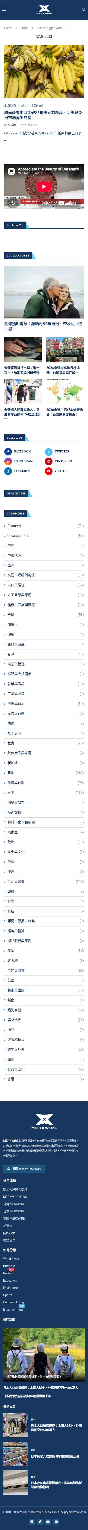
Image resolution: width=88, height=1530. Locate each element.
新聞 (45, 773)
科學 (45, 901)
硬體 (45, 891)
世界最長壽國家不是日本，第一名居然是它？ (34, 1376)
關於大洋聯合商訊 (15, 1189)
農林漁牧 (45, 1020)
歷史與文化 (45, 852)
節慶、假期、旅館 (45, 921)
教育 (45, 743)
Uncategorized (45, 536)
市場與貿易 (45, 704)
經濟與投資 (45, 931)
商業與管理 (45, 664)
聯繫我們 (9, 1240)
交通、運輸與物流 (45, 575)
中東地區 (45, 555)
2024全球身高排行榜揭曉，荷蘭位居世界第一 (63, 370)
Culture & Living (13, 1302)
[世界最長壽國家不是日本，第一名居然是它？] (44, 1354)
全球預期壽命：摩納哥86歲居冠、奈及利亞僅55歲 (43, 326)
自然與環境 (45, 970)
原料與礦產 (45, 644)
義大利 (45, 961)
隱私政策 (9, 1233)
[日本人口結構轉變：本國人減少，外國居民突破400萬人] (15, 1425)
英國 (45, 980)
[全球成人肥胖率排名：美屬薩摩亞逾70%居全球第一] (23, 391)
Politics (8, 1273)
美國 (45, 951)
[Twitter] (40, 1522)
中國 (45, 545)
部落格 (7, 1225)
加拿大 (45, 624)
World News (11, 1258)
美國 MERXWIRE (14, 1218)
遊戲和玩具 (45, 1040)
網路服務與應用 (45, 941)
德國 (45, 723)
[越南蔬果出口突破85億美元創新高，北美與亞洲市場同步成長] (44, 71)
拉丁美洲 (45, 733)
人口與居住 (45, 585)
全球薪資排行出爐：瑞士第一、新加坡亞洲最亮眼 (22, 370)
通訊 (45, 1030)
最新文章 (9, 1406)
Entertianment (13, 1309)
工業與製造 (45, 694)
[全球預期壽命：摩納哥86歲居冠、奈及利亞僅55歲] (44, 292)
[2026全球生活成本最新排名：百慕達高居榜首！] (65, 391)
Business (9, 1266)
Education (10, 1280)
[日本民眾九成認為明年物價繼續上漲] (15, 1454)
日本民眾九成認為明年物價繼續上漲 (27, 1396)
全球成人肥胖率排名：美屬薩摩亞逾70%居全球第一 (22, 414)
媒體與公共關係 (45, 674)
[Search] (84, 10)
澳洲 (45, 872)
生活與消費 (45, 882)
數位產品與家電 (45, 753)
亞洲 (45, 565)
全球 (45, 615)
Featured (45, 526)
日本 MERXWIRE (14, 1211)
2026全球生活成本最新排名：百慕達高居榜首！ (64, 412)
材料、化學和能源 (45, 822)
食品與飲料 (45, 1069)
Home (8, 28)
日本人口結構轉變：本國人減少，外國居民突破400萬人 (40, 1388)
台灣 (45, 654)
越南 (45, 1000)
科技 (45, 911)
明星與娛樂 (45, 802)
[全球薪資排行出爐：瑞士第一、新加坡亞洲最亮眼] (23, 349)
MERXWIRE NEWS (15, 1196)
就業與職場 (45, 684)
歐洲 (45, 842)
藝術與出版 (45, 990)
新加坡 (45, 763)
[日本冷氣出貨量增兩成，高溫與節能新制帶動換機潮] (15, 1482)
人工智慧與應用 (45, 595)
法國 (45, 862)
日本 (45, 793)
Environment (12, 1287)
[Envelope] (56, 1522)
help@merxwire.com (73, 1512)
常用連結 (9, 1181)
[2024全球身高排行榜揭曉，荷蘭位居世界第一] (65, 349)
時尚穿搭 (45, 812)
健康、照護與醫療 (45, 605)
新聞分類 (9, 1250)
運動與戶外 (45, 1049)
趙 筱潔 (11, 125)
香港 (45, 1079)
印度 (45, 634)
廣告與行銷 (45, 714)
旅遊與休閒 (45, 783)
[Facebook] (32, 1522)
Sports (7, 1295)
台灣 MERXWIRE (14, 1204)
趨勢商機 (45, 1010)
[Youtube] (48, 1522)
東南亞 (45, 832)
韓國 (45, 1059)
